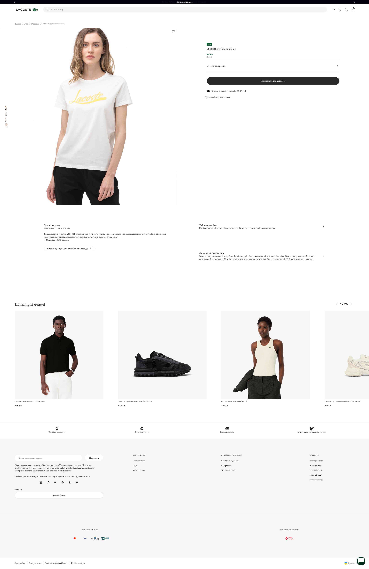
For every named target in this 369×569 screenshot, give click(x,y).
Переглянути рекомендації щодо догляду (67, 248)
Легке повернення (184, 2)
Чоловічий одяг (316, 470)
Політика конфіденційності (56, 563)
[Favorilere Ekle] (173, 32)
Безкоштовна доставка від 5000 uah (228, 91)
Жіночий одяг (315, 475)
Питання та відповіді (230, 461)
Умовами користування (69, 465)
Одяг (26, 24)
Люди (135, 466)
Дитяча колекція (316, 480)
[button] (14, 2)
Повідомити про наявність (273, 81)
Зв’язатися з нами (228, 470)
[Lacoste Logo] (27, 9)
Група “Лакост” (139, 461)
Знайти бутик (59, 495)
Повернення (226, 466)
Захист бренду (139, 470)
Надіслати (94, 458)
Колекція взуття (316, 461)
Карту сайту (20, 563)
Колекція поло (316, 466)
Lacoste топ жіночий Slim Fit (234, 402)
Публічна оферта (78, 563)
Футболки (35, 24)
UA (334, 10)
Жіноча (18, 24)
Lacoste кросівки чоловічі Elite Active (135, 402)
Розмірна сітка (35, 563)
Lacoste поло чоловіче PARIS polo (30, 402)
